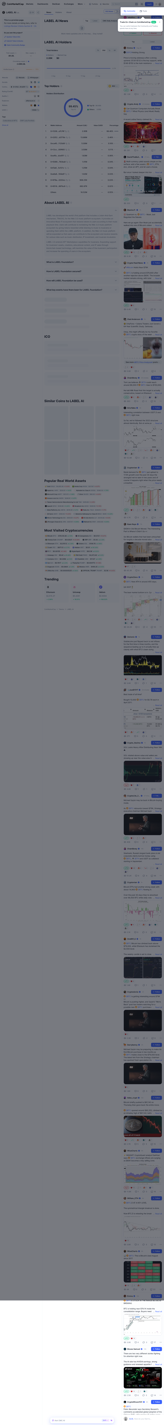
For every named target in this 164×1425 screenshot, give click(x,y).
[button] (160, 22)
